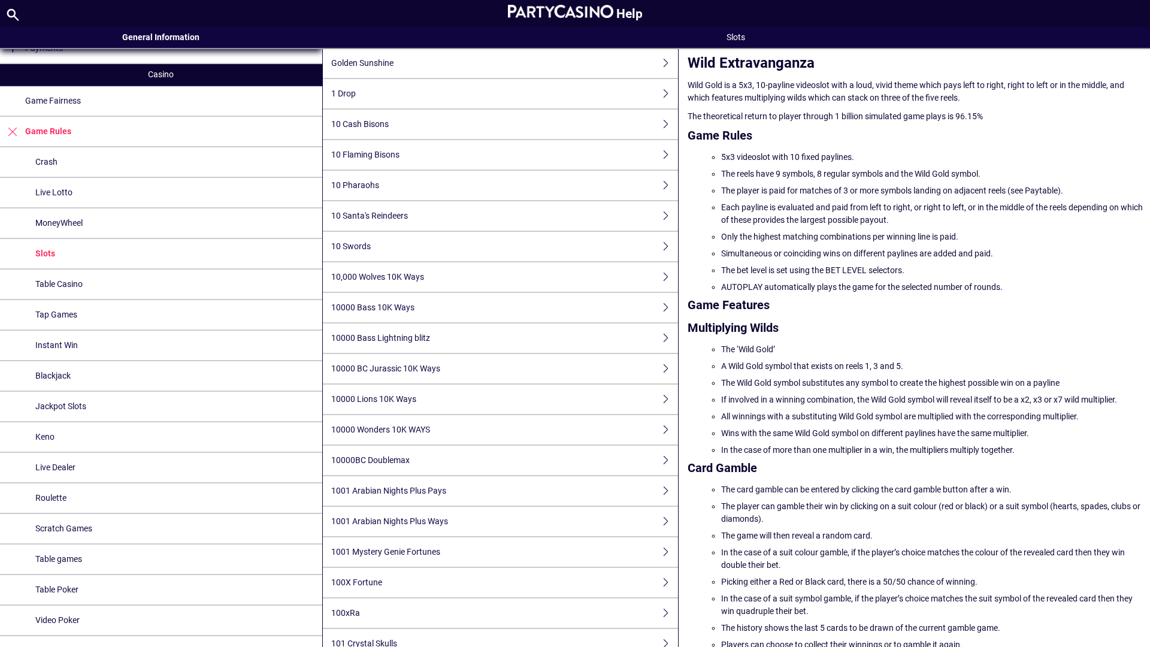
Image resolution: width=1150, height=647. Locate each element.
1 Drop (343, 93)
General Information (160, 37)
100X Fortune (356, 582)
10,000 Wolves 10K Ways (377, 277)
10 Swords (351, 246)
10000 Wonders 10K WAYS (380, 429)
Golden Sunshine (362, 63)
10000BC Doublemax (370, 460)
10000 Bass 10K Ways (372, 307)
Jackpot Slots (60, 406)
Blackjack (53, 375)
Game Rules (48, 131)
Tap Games (56, 314)
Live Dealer (55, 467)
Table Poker (56, 589)
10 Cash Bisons (360, 124)
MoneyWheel (59, 223)
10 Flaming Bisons (365, 154)
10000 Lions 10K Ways (373, 399)
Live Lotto (53, 192)
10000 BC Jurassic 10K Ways (385, 368)
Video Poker (57, 620)
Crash (46, 162)
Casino (161, 74)
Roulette (50, 498)
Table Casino (59, 284)
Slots (45, 253)
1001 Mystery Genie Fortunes (385, 552)
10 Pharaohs (355, 185)
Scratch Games (63, 528)
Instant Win (56, 345)
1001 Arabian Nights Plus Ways (389, 521)
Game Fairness (53, 100)
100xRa (345, 613)
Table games (58, 559)
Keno (45, 437)
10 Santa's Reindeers (369, 215)
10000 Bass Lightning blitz (380, 338)
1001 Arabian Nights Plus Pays (388, 490)
